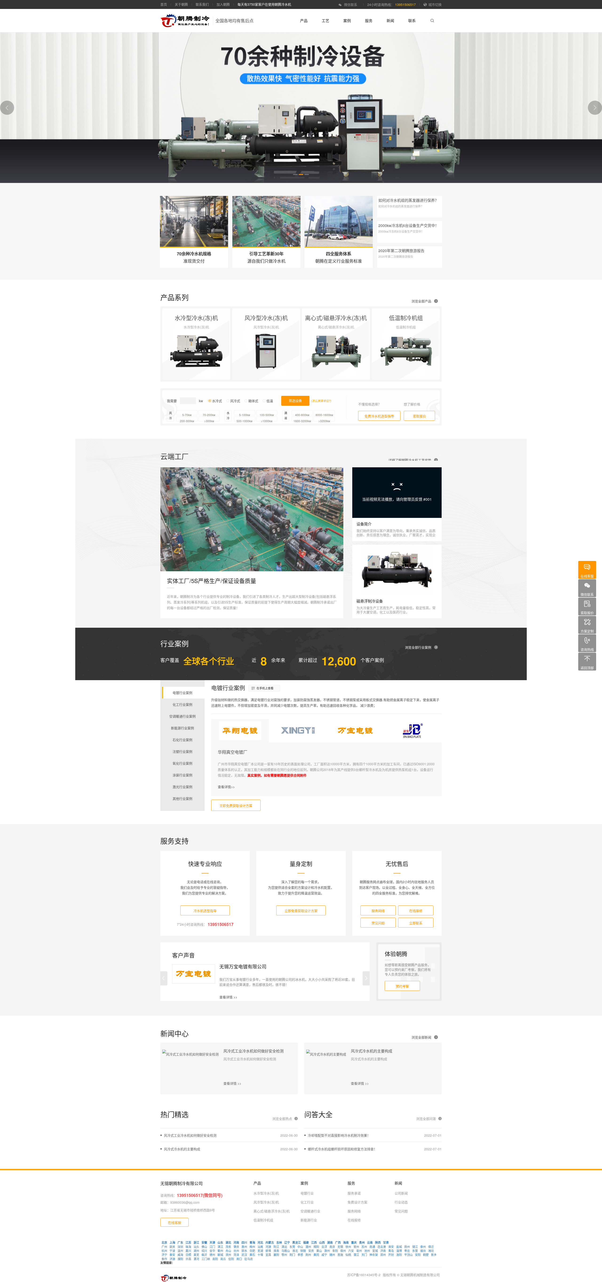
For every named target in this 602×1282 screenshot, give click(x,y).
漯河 (196, 1259)
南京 (332, 1247)
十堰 (260, 1255)
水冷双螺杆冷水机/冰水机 (186, 347)
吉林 (279, 1243)
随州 (332, 1255)
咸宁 (324, 1255)
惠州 (244, 1247)
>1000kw (267, 420)
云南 (370, 1243)
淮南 (276, 1251)
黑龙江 (296, 1243)
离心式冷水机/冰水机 (323, 339)
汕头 (196, 1247)
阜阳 (335, 1251)
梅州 (252, 1247)
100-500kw (267, 414)
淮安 (391, 1247)
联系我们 (202, 4)
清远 (284, 1247)
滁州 (327, 1251)
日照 (188, 1255)
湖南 (330, 1243)
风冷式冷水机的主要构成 (371, 1051)
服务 (368, 20)
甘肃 (386, 1243)
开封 (391, 1255)
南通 (372, 1247)
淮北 (295, 1251)
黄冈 (316, 1255)
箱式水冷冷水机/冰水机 (185, 370)
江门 (212, 1247)
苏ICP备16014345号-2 (363, 1274)
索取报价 (419, 416)
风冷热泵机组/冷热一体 (255, 339)
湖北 (228, 1243)
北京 (164, 1243)
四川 (244, 1243)
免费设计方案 (357, 1202)
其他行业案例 (182, 798)
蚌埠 (268, 1251)
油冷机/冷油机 (248, 363)
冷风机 (243, 331)
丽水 (244, 1251)
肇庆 (236, 1247)
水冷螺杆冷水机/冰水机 (185, 331)
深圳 (180, 1247)
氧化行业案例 (182, 763)
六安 (351, 1251)
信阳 (231, 1259)
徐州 (348, 1247)
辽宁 (287, 1243)
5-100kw (244, 414)
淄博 (399, 1251)
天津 (212, 1243)
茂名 (228, 1247)
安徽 (204, 1243)
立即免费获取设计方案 (235, 805)
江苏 (188, 1243)
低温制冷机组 (263, 1220)
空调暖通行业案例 (182, 716)
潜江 (356, 1255)
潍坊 (431, 1251)
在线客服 (174, 1222)
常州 (356, 1247)
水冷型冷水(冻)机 (266, 1193)
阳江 (276, 1247)
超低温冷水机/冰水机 (393, 331)
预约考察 (402, 986)
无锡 (340, 1247)
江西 (314, 1243)
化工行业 (307, 1202)
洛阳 (399, 1255)
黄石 (252, 1255)
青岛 (391, 1251)
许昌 (188, 1259)
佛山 (204, 1247)
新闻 (390, 20)
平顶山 (408, 1255)
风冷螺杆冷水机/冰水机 (395, 355)
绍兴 (204, 1251)
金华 (212, 1251)
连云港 (381, 1247)
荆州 (308, 1255)
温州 (180, 1251)
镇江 (415, 1247)
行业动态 (401, 1202)
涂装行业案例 (182, 775)
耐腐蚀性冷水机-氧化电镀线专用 (191, 355)
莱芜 (196, 1255)
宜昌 (268, 1255)
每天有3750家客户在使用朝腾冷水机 (264, 4)
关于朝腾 (181, 4)
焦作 (164, 1259)
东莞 (292, 1247)
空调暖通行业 (310, 1211)
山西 (322, 1243)
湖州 (196, 1251)
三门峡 (206, 1259)
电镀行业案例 (182, 692)
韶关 (172, 1247)
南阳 (215, 1259)
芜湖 (260, 1251)
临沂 (204, 1255)
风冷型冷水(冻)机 (266, 1202)
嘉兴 (188, 1251)
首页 (163, 4)
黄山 (319, 1251)
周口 (239, 1259)
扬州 (407, 1247)
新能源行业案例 (182, 728)
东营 (415, 1251)
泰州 (423, 1247)
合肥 (252, 1251)
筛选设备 (295, 401)
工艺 (325, 20)
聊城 (220, 1255)
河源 (268, 1247)
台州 (236, 1251)
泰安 (172, 1255)
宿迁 (431, 1247)
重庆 (354, 1243)
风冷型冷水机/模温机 (253, 355)
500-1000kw (245, 420)
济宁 (164, 1255)
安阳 (418, 1255)
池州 (367, 1251)
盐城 (399, 1247)
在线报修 (415, 910)
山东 (220, 1243)
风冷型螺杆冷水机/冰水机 (256, 347)
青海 (252, 1243)
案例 (347, 20)
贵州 (362, 1243)
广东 (180, 1243)
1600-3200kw (302, 420)
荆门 (292, 1255)
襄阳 (276, 1255)
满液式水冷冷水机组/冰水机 (188, 339)
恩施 (340, 1255)
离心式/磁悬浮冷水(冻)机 (271, 1211)
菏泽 (236, 1255)
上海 (172, 1243)
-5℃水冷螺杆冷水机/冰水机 (398, 339)
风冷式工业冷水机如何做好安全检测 (253, 1051)
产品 (304, 20)
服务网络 (378, 910)
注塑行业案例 (182, 751)
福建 (306, 1243)
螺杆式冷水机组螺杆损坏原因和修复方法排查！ (342, 1149)
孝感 (300, 1255)
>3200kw (324, 420)
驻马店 (248, 1259)
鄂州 (284, 1255)
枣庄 (407, 1251)
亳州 (359, 1251)
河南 (236, 1243)
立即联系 (415, 923)
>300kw (209, 420)
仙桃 (348, 1255)
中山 (300, 1247)
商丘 (223, 1259)
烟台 (423, 1251)
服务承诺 (354, 1193)
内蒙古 (269, 1243)
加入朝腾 (223, 4)
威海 (180, 1255)
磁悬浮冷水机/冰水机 (323, 331)
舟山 (228, 1251)
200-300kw (187, 420)
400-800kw (302, 414)
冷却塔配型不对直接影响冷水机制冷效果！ (339, 1135)
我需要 (172, 400)
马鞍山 (285, 1251)
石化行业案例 (182, 739)
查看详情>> (226, 786)
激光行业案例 (182, 786)
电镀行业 (307, 1193)
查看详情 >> (228, 997)
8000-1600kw (324, 414)
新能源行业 (309, 1220)
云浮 (324, 1247)
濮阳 (180, 1259)
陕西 (378, 1243)
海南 (346, 1243)
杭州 (164, 1251)
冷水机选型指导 (205, 910)
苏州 (364, 1247)
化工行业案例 (182, 704)
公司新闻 (401, 1193)
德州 (212, 1255)
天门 (364, 1255)
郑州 (383, 1255)
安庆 (311, 1251)
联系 (412, 20)
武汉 (244, 1255)
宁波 (172, 1251)
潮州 (308, 1247)
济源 (172, 1259)
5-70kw (187, 414)
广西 (338, 1243)
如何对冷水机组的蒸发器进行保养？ (408, 200)
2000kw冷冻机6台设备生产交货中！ (408, 225)
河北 (260, 1243)
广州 (164, 1247)
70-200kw (209, 414)
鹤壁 (426, 1255)
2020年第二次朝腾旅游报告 (401, 250)
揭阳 (316, 1247)
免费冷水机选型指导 (379, 416)
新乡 (434, 1255)
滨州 (228, 1255)
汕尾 (260, 1247)
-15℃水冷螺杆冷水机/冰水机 (399, 347)
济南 (383, 1251)
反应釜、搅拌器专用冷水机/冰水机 (193, 363)
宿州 (343, 1251)
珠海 (188, 1247)
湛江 (220, 1247)
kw (201, 400)
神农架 (373, 1255)
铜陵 (303, 1251)
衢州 (220, 1251)
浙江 (196, 1243)
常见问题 (378, 923)
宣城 (375, 1251)
